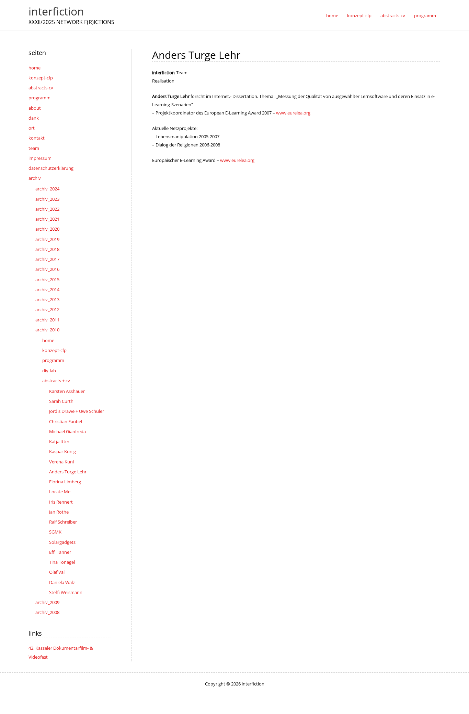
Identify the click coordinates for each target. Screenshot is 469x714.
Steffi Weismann (65, 592)
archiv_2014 (47, 289)
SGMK (55, 532)
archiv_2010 (47, 330)
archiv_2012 (47, 309)
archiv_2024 (47, 189)
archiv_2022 (47, 209)
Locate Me (59, 491)
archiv (34, 178)
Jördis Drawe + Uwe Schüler (76, 411)
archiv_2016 (47, 269)
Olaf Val (57, 572)
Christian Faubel (65, 421)
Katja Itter (59, 441)
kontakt (36, 138)
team (33, 148)
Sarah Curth (61, 401)
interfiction (56, 11)
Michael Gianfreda (67, 431)
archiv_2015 (47, 279)
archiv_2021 (47, 219)
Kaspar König (62, 451)
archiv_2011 (47, 320)
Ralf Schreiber (63, 522)
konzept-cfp (40, 78)
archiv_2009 (47, 602)
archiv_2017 (47, 259)
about (34, 108)
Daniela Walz (62, 582)
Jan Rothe (59, 512)
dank (33, 118)
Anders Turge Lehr (68, 472)
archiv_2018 (47, 249)
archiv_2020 (47, 229)
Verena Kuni (61, 462)
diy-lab (49, 370)
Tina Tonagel (62, 562)
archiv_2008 (47, 612)
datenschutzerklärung (50, 168)
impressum (40, 158)
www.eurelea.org (293, 113)
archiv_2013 (47, 299)
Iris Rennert (61, 502)
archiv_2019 (47, 239)
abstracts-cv (40, 88)
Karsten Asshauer (67, 391)
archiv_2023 (47, 199)
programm (39, 98)
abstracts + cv (56, 380)
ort (31, 128)
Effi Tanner (60, 552)
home (34, 68)
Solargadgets (62, 542)
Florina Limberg (65, 482)
